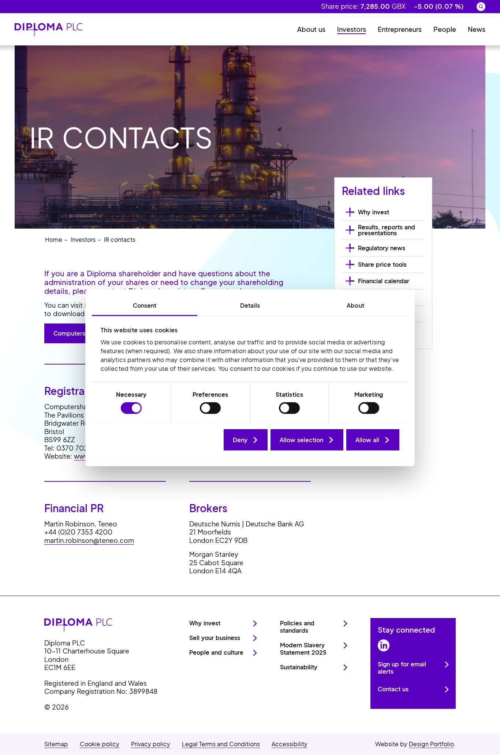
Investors (351, 29)
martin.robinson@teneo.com (89, 540)
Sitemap (56, 744)
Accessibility (289, 744)
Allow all (367, 439)
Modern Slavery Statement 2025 (303, 648)
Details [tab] (250, 305)
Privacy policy (150, 744)
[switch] (210, 408)
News (476, 29)
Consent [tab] (145, 305)
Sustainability (298, 667)
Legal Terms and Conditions (221, 744)
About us (311, 29)
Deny (240, 439)
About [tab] (355, 305)
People (444, 29)
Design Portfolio (431, 744)
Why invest (204, 623)
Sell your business (214, 637)
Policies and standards (297, 626)
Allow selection (301, 439)
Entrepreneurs (400, 29)
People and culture (216, 652)
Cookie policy (99, 744)
